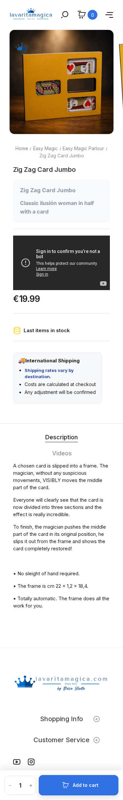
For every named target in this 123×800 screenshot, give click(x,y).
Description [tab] (61, 437)
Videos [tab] (62, 453)
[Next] (111, 82)
